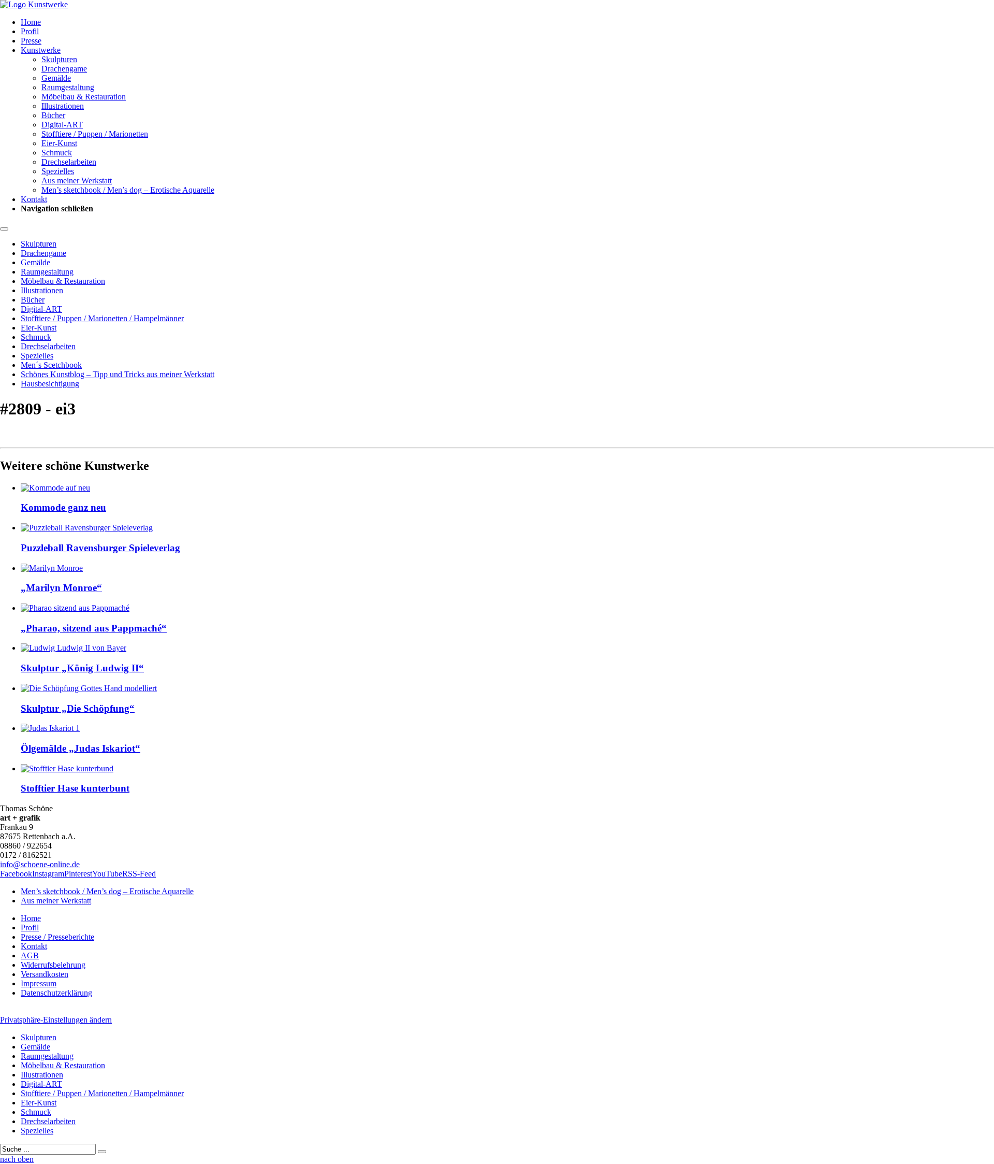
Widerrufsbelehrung (53, 964)
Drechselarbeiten (68, 161)
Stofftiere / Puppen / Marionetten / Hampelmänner (102, 318)
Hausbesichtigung (50, 383)
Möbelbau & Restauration (83, 96)
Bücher (53, 115)
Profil (30, 31)
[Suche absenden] (102, 1151)
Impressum (38, 983)
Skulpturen (59, 59)
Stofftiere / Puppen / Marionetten (94, 134)
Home (31, 22)
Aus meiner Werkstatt (76, 180)
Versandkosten (44, 974)
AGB (30, 955)
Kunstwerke (41, 50)
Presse (31, 40)
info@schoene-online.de (40, 864)
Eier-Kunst (59, 143)
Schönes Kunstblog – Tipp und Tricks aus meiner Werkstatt (117, 374)
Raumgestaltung (67, 87)
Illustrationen (62, 106)
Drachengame (64, 68)
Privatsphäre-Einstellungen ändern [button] (56, 1019)
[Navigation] (4, 229)
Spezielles (57, 171)
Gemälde (56, 78)
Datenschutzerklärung (56, 992)
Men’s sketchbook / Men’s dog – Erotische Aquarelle (127, 189)
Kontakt (34, 199)
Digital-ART (62, 124)
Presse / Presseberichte (57, 936)
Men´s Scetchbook (51, 365)
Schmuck (56, 152)
